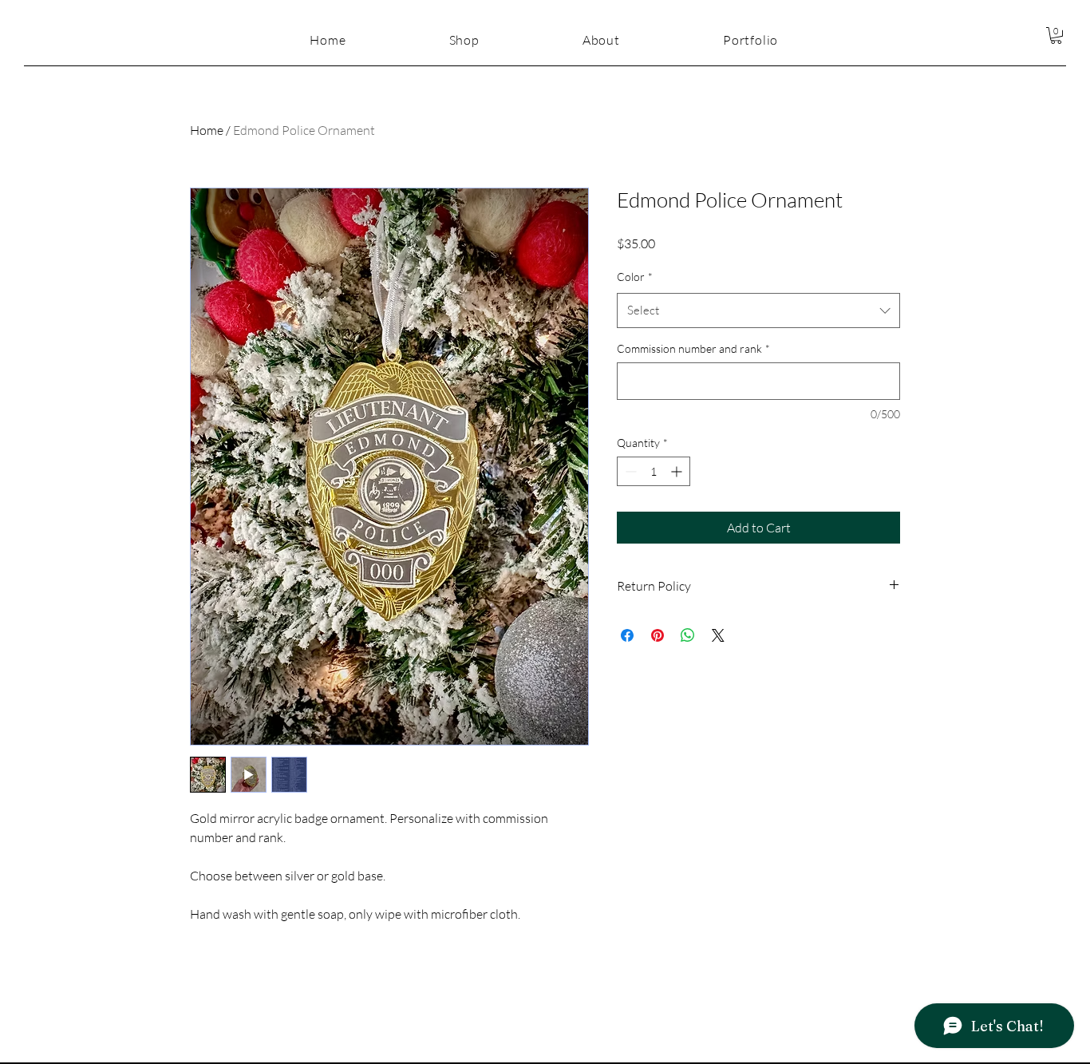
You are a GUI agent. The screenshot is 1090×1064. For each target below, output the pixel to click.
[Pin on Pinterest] (657, 635)
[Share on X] (718, 635)
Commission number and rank (693, 348)
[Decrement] (629, 471)
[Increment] (678, 471)
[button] (1056, 35)
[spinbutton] (653, 471)
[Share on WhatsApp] (687, 635)
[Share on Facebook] (627, 635)
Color (635, 276)
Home (206, 130)
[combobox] (758, 310)
